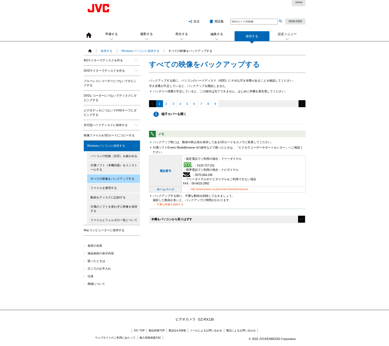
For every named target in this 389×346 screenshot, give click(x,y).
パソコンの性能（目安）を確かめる (113, 156)
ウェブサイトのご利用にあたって (115, 337)
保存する (106, 51)
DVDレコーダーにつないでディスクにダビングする (110, 98)
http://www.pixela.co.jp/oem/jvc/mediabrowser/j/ (219, 189)
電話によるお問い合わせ (241, 330)
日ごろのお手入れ (99, 268)
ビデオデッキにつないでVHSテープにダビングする (110, 112)
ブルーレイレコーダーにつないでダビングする (110, 83)
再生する (181, 34)
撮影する (146, 34)
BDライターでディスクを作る (103, 60)
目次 (196, 21)
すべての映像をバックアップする (112, 178)
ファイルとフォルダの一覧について (113, 220)
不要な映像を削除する (170, 204)
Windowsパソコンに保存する (140, 51)
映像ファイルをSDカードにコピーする (109, 135)
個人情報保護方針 (150, 337)
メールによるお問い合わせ (206, 330)
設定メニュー (287, 34)
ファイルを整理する (103, 188)
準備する (111, 34)
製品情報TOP (157, 330)
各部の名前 (95, 245)
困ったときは (96, 261)
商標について (96, 284)
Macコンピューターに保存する (104, 230)
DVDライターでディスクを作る (104, 70)
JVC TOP (139, 330)
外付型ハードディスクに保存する (106, 125)
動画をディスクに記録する (108, 197)
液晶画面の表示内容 (101, 253)
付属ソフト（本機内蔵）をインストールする (113, 167)
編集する (216, 34)
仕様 (90, 276)
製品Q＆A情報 (177, 330)
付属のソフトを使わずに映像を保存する (113, 209)
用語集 (219, 21)
